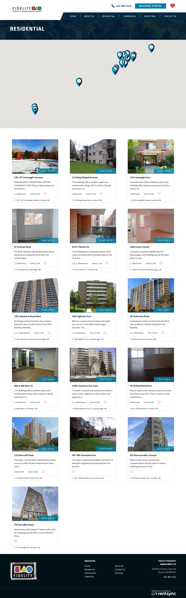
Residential (108, 16)
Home (73, 16)
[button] (79, 82)
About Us (89, 16)
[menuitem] (74, 16)
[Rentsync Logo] (164, 593)
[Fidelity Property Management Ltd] (27, 10)
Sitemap (119, 573)
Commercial (129, 16)
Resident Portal (150, 6)
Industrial (150, 16)
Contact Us (170, 16)
